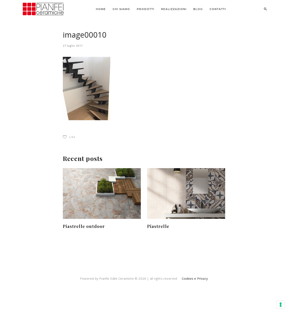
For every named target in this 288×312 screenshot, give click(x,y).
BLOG (198, 9)
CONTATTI (218, 9)
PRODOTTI (145, 9)
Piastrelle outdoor (84, 226)
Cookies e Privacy (194, 278)
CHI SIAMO (121, 9)
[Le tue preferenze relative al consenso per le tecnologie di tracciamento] (281, 305)
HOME (101, 9)
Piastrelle (158, 226)
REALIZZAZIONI (174, 9)
